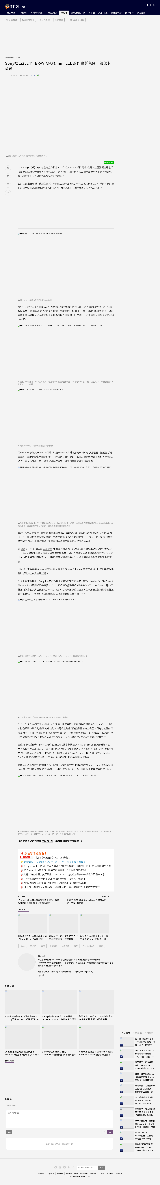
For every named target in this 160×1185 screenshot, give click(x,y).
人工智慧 (65, 946)
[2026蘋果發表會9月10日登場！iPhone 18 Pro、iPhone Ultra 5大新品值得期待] (127, 1100)
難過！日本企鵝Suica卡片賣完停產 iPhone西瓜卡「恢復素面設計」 (94, 937)
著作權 (76, 1173)
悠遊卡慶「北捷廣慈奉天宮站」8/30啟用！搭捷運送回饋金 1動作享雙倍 (145, 1088)
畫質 (101, 946)
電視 (43, 946)
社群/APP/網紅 (38, 12)
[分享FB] (8, 168)
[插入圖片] (104, 1132)
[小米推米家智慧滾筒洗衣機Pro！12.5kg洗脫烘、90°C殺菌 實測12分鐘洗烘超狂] (22, 1002)
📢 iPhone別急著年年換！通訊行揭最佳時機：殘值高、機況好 (53, 878)
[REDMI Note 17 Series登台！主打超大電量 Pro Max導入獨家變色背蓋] (127, 1135)
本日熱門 (125, 1032)
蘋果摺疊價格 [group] (28, 19)
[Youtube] (147, 5)
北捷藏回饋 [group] (11, 19)
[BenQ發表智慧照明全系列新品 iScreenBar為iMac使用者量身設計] (59, 1002)
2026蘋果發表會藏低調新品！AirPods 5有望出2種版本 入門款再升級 (22, 1053)
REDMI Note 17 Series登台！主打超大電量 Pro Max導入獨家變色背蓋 (144, 1135)
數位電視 (53, 946)
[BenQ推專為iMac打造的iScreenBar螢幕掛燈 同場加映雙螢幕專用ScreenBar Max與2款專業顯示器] (59, 1037)
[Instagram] (59, 1167)
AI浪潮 (92, 12)
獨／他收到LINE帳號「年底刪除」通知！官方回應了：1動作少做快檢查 (145, 1042)
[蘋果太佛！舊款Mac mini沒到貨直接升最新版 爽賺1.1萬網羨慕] (96, 1002)
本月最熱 (149, 1032)
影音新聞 (141, 12)
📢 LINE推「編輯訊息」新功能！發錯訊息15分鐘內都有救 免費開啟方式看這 (60, 887)
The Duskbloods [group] (76, 19)
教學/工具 (103, 12)
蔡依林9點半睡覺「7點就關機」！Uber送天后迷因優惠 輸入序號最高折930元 (144, 1147)
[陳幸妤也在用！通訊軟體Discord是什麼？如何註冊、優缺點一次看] (127, 1124)
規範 (9, 1132)
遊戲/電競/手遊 (78, 12)
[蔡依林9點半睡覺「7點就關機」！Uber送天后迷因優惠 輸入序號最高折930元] (127, 1147)
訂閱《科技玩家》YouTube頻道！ (53, 857)
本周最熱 (137, 1032)
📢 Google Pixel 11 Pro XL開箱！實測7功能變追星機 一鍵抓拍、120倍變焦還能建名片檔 (66, 866)
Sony (22, 946)
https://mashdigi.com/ (83, 971)
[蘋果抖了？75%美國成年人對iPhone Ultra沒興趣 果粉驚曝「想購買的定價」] (32, 923)
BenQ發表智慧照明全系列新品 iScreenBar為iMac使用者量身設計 (59, 1018)
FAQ (48, 1173)
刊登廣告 (41, 1173)
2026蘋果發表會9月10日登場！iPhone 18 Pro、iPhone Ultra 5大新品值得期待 (144, 1100)
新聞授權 (60, 1173)
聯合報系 (93, 1173)
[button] (150, 5)
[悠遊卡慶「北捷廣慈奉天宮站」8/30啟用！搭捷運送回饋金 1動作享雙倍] (127, 1088)
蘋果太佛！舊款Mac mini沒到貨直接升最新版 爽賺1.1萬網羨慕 (96, 1018)
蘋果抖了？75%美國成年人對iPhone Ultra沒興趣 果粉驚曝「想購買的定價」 (32, 937)
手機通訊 (23, 12)
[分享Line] (8, 176)
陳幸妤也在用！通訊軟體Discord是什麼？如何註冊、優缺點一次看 (145, 1123)
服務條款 (69, 1173)
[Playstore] (68, 1167)
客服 (52, 1173)
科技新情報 (116, 12)
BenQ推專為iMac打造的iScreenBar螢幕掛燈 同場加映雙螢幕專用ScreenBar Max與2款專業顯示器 (59, 1053)
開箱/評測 (52, 12)
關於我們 (110, 1173)
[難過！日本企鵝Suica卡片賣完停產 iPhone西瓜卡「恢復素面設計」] (94, 923)
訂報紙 (101, 1173)
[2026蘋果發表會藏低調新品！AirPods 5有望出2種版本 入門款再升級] (22, 1037)
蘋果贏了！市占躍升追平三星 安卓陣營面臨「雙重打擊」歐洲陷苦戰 (63, 937)
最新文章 (11, 12)
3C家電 (64, 12)
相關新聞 (9, 985)
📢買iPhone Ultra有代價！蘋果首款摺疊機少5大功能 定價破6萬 (53, 870)
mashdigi (47, 841)
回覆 (109, 1132)
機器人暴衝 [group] (44, 19)
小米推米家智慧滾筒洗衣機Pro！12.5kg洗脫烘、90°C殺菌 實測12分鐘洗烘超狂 (21, 1018)
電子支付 (129, 12)
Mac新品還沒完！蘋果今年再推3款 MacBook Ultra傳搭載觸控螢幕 (96, 1053)
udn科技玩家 (9, 57)
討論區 (8, 1098)
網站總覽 (119, 1173)
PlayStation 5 (88, 946)
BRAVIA (33, 946)
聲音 (76, 946)
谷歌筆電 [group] (59, 19)
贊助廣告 (9, 1060)
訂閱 (101, 1167)
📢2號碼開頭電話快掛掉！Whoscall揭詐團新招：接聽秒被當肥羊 (54, 882)
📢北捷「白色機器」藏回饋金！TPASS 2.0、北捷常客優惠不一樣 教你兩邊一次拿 (63, 874)
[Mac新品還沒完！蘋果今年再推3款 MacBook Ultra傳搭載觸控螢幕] (96, 1037)
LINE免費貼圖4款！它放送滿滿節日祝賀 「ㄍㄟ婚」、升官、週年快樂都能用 (145, 1053)
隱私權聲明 (83, 1173)
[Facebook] (55, 1167)
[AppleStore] (73, 1167)
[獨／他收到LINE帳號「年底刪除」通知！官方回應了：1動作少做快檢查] (127, 1042)
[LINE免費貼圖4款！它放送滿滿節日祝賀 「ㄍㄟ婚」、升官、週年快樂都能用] (127, 1053)
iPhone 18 (23, 909)
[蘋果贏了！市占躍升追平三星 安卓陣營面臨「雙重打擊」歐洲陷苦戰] (63, 923)
